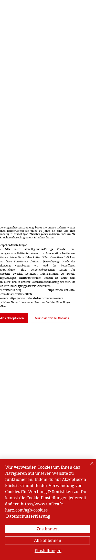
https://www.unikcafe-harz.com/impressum (36, 298)
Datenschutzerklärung (28, 516)
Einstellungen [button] (48, 550)
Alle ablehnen (47, 540)
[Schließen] (89, 466)
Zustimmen (48, 529)
